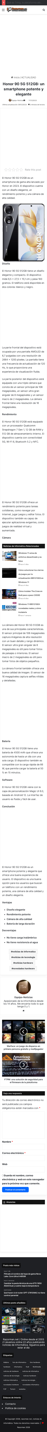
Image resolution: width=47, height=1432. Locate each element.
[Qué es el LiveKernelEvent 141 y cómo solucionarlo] (23, 1320)
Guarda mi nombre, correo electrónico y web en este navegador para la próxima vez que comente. (23, 1179)
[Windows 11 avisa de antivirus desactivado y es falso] (9, 556)
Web (4, 1164)
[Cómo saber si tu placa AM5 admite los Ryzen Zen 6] (38, 1329)
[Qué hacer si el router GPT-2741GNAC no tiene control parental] (38, 1311)
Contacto (10, 1403)
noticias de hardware (11, 1371)
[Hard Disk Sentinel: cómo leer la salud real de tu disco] (38, 1320)
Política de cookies (15, 1408)
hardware (6, 1367)
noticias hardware (24, 963)
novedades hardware (24, 968)
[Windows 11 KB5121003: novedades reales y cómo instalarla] (9, 607)
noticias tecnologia (28, 1380)
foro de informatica (19, 1362)
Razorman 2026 (23, 1427)
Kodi (27, 1367)
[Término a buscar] (43, 11)
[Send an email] (24, 100)
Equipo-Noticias (18, 100)
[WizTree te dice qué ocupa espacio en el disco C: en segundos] (9, 1320)
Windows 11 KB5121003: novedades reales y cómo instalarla (29, 608)
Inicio (16, 77)
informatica (18, 1367)
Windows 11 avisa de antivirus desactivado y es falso (30, 557)
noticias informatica (10, 1380)
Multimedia (37, 1367)
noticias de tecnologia (24, 957)
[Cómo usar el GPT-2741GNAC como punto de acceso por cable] (9, 1329)
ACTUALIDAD (28, 77)
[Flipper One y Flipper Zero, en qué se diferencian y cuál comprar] (23, 1329)
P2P (4, 1389)
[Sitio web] (23, 1010)
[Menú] (3, 11)
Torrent (12, 1389)
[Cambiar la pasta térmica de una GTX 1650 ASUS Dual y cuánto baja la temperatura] (23, 1311)
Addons (6, 1362)
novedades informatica (30, 1385)
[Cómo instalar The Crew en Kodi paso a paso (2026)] (9, 594)
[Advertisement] (23, 45)
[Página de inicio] (17, 9)
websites (22, 1389)
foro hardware (35, 1362)
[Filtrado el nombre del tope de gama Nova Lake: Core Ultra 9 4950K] (9, 1311)
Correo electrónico (14, 1153)
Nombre (7, 1141)
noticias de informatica (24, 951)
